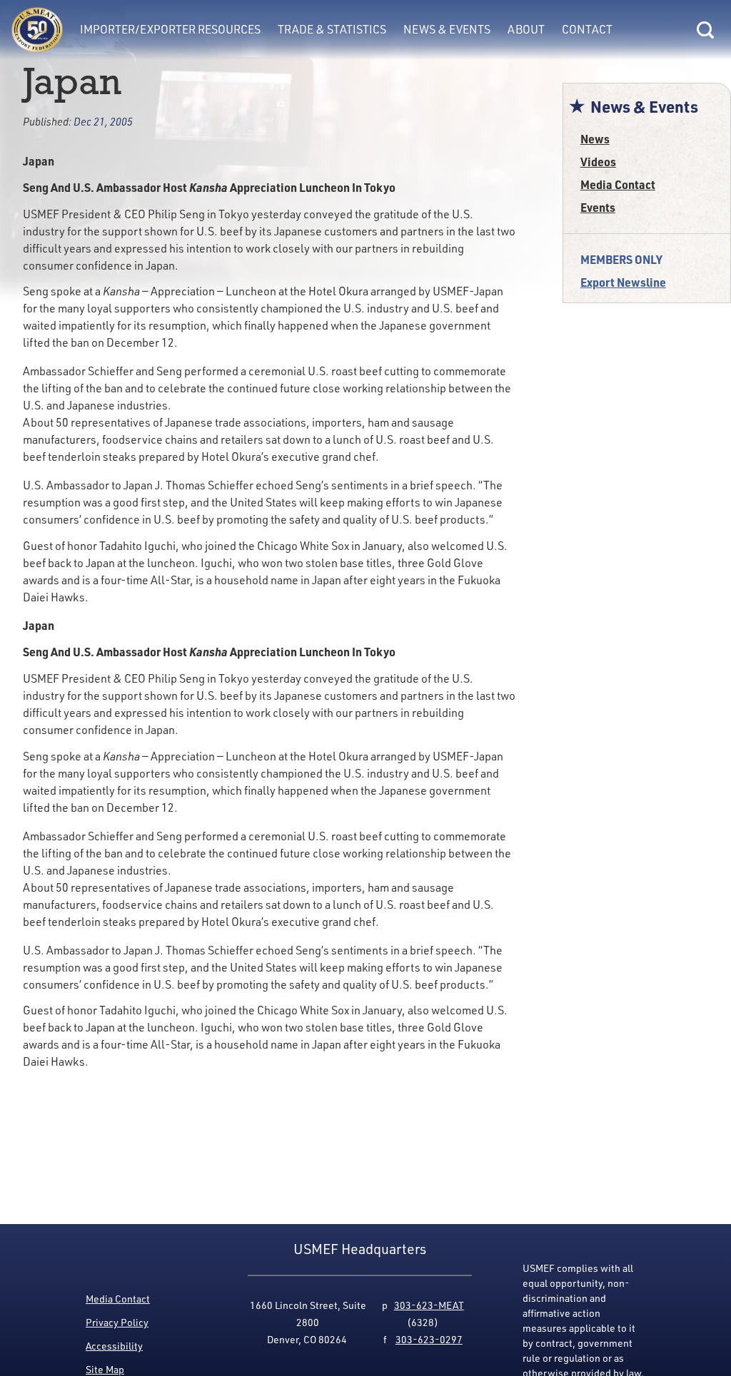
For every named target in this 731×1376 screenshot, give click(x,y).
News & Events (446, 29)
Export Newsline (623, 282)
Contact (587, 29)
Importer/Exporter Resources (170, 29)
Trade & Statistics (332, 29)
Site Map (105, 1369)
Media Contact (617, 184)
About (526, 29)
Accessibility (114, 1346)
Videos (598, 161)
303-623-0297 (429, 1339)
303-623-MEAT (429, 1305)
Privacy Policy (117, 1322)
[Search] (705, 30)
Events (597, 207)
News (595, 138)
